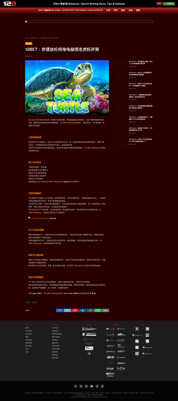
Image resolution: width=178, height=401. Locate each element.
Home (27, 38)
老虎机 (35, 302)
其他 (130, 10)
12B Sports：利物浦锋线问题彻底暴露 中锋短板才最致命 (140, 107)
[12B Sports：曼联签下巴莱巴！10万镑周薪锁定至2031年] (121, 131)
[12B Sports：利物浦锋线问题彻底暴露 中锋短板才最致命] (121, 108)
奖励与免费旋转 (36, 277)
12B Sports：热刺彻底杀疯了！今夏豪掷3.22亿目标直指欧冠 (140, 118)
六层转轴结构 (34, 137)
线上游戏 (32, 38)
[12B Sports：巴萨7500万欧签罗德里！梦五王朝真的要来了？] (121, 142)
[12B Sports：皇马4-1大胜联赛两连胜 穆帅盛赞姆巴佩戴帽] (121, 75)
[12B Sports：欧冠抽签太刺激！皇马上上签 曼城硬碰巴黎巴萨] (121, 64)
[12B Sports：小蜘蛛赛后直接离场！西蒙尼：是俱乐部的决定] (121, 97)
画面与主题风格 (36, 255)
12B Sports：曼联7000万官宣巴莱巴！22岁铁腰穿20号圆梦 (140, 85)
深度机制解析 (34, 193)
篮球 (123, 10)
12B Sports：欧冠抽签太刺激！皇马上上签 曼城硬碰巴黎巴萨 (140, 62)
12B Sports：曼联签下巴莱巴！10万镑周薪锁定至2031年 (140, 129)
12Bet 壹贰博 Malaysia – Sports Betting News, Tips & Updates (70, 10)
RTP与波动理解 (36, 230)
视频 (138, 10)
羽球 (116, 10)
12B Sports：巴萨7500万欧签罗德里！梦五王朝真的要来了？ (140, 140)
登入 (159, 3)
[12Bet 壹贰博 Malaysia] (9, 3)
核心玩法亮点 (34, 162)
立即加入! (170, 4)
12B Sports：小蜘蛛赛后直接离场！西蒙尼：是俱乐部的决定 (140, 96)
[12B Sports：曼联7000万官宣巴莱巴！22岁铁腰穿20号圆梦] (121, 86)
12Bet (28, 302)
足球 (108, 10)
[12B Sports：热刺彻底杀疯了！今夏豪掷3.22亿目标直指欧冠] (121, 120)
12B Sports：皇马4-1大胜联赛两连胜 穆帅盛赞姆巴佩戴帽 (140, 73)
